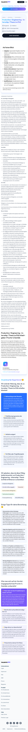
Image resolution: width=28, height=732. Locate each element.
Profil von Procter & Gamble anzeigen (11, 372)
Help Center (4, 714)
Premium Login (4, 717)
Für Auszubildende (5, 696)
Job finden (20, 2)
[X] (17, 723)
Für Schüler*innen (5, 693)
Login (2, 668)
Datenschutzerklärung (20, 729)
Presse (2, 681)
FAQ (2, 674)
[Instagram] (11, 723)
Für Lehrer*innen (5, 702)
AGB (2, 678)
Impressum (3, 671)
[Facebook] (7, 723)
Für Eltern (3, 705)
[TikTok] (14, 723)
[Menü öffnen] (26, 2)
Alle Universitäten (5, 709)
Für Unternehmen (5, 699)
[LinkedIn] (20, 723)
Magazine (3, 684)
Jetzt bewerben (14, 9)
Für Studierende (5, 689)
